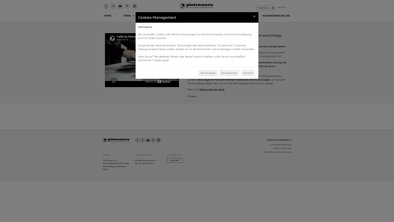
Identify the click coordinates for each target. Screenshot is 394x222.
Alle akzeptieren (229, 73)
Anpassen (248, 73)
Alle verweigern (208, 73)
